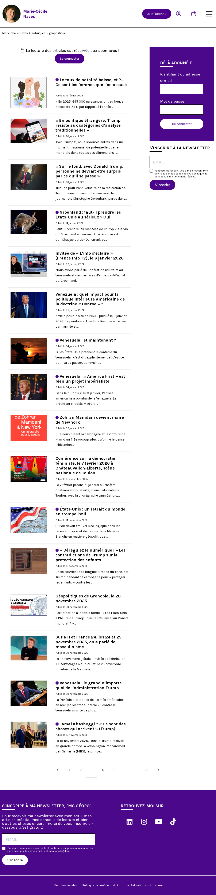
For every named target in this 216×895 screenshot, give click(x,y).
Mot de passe (172, 101)
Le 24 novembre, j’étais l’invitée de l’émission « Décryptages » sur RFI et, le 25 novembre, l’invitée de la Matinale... (90, 664)
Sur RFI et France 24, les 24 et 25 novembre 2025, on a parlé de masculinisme (88, 642)
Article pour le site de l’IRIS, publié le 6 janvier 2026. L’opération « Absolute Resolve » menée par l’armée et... (91, 321)
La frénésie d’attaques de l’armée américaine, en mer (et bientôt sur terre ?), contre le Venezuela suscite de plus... (89, 705)
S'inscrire (162, 185)
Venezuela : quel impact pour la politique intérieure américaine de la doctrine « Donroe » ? (90, 299)
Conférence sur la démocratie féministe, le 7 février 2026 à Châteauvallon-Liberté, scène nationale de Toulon (85, 465)
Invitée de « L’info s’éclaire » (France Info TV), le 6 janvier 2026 (89, 256)
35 (146, 770)
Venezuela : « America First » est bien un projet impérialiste (90, 379)
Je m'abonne (156, 14)
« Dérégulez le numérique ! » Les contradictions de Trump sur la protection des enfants (90, 555)
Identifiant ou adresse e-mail (180, 77)
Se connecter (69, 58)
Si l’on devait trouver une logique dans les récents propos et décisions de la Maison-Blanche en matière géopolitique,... (87, 531)
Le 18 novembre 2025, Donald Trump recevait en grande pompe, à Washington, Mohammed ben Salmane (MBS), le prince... (90, 746)
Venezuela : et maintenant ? (88, 340)
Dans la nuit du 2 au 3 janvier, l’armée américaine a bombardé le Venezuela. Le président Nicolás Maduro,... (85, 398)
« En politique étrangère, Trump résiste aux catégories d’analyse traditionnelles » (88, 125)
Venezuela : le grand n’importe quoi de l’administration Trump (88, 685)
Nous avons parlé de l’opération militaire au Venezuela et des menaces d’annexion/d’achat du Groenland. (90, 275)
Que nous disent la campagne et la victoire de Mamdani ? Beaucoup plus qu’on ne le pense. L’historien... (90, 439)
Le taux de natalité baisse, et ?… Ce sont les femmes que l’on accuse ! (91, 84)
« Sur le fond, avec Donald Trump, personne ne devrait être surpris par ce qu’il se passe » (89, 171)
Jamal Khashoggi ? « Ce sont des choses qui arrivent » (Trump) (90, 726)
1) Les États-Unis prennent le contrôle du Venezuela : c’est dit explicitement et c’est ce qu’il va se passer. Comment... (89, 357)
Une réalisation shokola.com (143, 885)
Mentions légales (65, 885)
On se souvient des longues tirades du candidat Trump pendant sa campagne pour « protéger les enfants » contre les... (91, 577)
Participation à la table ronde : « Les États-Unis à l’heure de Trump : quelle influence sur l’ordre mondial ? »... (91, 618)
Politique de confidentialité (100, 885)
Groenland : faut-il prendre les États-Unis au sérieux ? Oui (88, 215)
